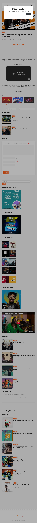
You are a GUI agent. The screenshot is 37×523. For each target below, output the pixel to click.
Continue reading (18, 16)
